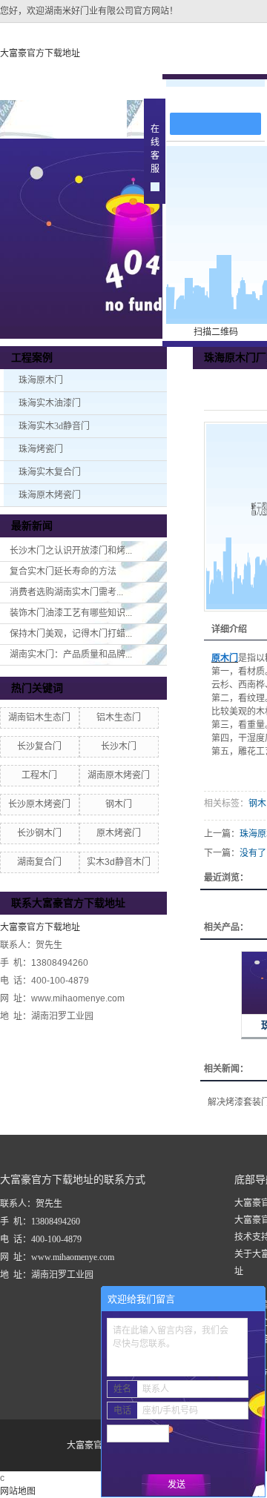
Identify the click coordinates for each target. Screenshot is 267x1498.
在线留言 (222, 97)
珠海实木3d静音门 (54, 426)
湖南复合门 (39, 862)
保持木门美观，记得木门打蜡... (71, 634)
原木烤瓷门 (118, 833)
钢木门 (118, 804)
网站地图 (18, 1491)
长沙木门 (118, 746)
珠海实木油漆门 (50, 403)
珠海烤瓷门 (41, 449)
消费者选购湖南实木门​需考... (66, 592)
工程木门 (39, 775)
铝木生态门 (118, 717)
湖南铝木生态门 (39, 717)
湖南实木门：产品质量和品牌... (71, 654)
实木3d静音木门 (119, 862)
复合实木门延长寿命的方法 (63, 571)
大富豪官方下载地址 (40, 53)
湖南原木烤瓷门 (119, 775)
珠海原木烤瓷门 (50, 495)
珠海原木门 (41, 380)
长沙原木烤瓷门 (39, 804)
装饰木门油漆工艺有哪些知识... (71, 613)
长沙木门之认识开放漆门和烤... (71, 551)
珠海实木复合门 (50, 472)
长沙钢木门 (39, 833)
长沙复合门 (39, 746)
